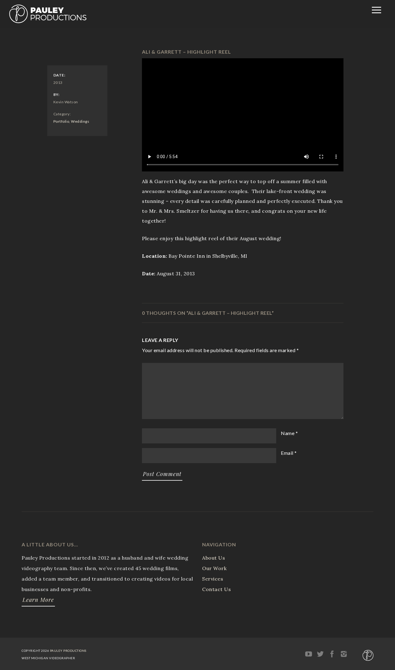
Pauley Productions (68, 650)
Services (212, 579)
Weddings (80, 121)
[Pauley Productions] (47, 21)
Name (287, 433)
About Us (213, 558)
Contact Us (216, 589)
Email (287, 453)
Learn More (38, 599)
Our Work (214, 568)
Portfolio (61, 121)
